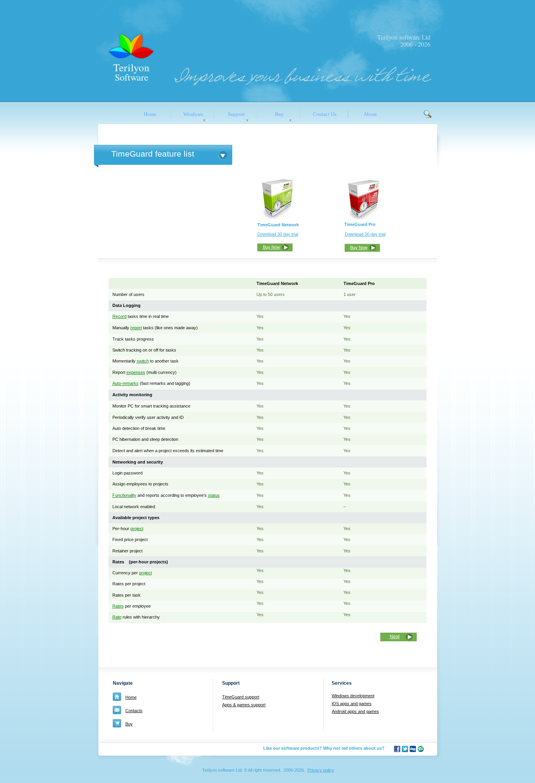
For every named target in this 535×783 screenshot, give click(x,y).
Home (131, 697)
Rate (116, 617)
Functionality (124, 495)
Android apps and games (355, 711)
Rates (118, 606)
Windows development (353, 695)
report (136, 327)
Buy (129, 724)
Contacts (134, 710)
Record (119, 316)
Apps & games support (244, 704)
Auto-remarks (125, 383)
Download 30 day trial (277, 234)
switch (143, 361)
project (136, 528)
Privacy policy (320, 770)
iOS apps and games (352, 703)
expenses (136, 372)
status (214, 495)
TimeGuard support (240, 697)
